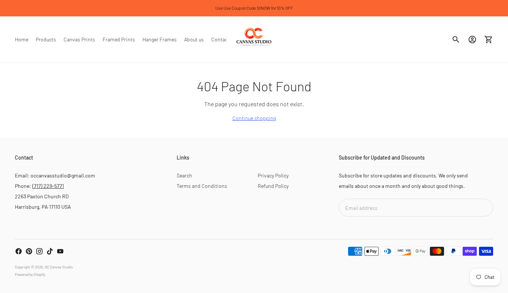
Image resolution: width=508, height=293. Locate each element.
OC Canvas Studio (59, 267)
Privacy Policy (273, 175)
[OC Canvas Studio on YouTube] (60, 251)
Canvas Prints (79, 39)
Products (46, 39)
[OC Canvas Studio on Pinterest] (29, 251)
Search (184, 175)
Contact (220, 39)
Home (21, 39)
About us (194, 39)
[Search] (456, 39)
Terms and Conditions (202, 186)
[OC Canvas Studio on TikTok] (50, 251)
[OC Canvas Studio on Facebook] (18, 251)
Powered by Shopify (30, 274)
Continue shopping (254, 118)
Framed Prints (119, 39)
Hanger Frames (159, 39)
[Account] (472, 39)
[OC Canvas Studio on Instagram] (39, 251)
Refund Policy (273, 186)
